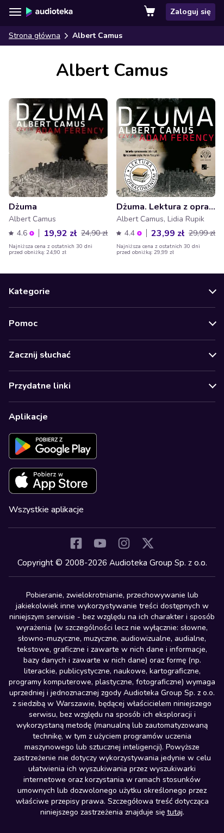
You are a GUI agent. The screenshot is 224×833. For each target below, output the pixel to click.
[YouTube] (100, 543)
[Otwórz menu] (15, 11)
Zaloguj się (190, 12)
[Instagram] (123, 543)
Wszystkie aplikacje (46, 510)
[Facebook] (76, 543)
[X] (147, 543)
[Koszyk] (150, 11)
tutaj (175, 812)
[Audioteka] (49, 12)
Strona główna (34, 35)
